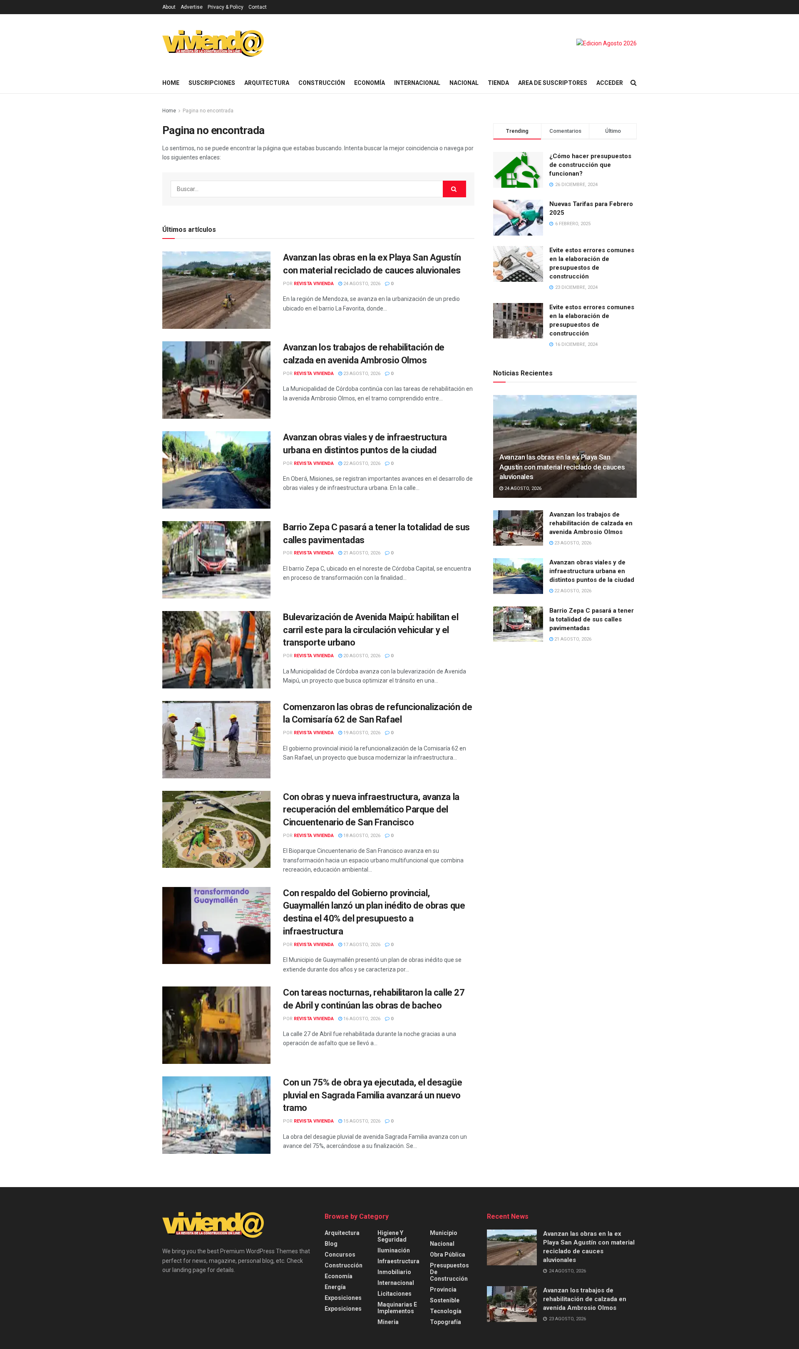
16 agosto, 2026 (361, 1018)
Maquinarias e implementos (397, 1307)
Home (170, 82)
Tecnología (446, 1311)
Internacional (417, 82)
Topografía (445, 1322)
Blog (331, 1243)
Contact (257, 7)
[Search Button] (633, 82)
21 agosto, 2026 (361, 553)
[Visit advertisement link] (606, 43)
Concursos (340, 1254)
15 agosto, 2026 (361, 1121)
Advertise (192, 7)
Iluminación (393, 1250)
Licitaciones (394, 1293)
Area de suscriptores (552, 82)
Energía (335, 1287)
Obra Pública (447, 1254)
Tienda (498, 82)
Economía (369, 82)
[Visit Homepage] (213, 43)
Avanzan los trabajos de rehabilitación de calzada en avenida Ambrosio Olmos (591, 523)
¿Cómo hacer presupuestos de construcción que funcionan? (590, 164)
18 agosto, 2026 (361, 835)
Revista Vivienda (314, 283)
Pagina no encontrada (208, 111)
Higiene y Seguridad (392, 1236)
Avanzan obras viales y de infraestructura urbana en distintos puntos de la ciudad (591, 571)
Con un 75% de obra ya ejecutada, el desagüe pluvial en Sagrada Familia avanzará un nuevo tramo (372, 1095)
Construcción (321, 82)
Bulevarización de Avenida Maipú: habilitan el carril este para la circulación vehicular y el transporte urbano (370, 630)
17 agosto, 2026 (361, 944)
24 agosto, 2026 (361, 283)
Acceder (609, 82)
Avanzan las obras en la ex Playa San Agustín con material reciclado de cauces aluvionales (562, 467)
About (169, 7)
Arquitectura (266, 82)
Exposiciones (343, 1297)
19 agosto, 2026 (361, 732)
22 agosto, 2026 (361, 463)
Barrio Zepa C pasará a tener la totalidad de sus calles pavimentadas (591, 619)
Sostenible (444, 1300)
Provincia (443, 1289)
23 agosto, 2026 (361, 373)
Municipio (443, 1233)
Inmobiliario (394, 1272)
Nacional (464, 82)
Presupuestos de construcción (449, 1272)
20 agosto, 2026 (361, 655)
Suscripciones (212, 82)
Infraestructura (398, 1261)
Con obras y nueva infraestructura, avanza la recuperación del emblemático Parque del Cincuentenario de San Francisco (371, 810)
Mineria (388, 1322)
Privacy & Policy (225, 7)
